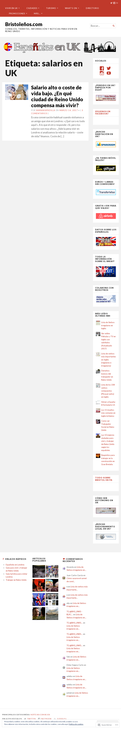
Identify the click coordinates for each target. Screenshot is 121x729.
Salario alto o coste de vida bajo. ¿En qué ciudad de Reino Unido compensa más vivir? (57, 96)
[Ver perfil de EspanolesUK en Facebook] (101, 68)
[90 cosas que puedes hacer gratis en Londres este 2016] (52, 586)
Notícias (35, 715)
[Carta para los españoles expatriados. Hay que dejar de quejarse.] (38, 572)
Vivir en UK (11, 8)
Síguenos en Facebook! (102, 112)
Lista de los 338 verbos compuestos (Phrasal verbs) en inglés (108, 391)
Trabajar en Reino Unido (16, 580)
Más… (37, 13)
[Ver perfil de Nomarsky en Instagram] (101, 73)
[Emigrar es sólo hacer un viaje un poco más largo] (52, 572)
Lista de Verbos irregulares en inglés (108, 325)
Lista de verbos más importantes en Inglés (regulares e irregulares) (108, 359)
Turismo (51, 8)
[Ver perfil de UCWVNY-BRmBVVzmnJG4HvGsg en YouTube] (108, 73)
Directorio (92, 8)
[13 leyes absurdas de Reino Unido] (38, 586)
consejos (45, 715)
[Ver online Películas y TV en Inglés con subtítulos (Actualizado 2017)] (52, 600)
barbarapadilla (45, 110)
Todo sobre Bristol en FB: (104, 478)
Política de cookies (76, 724)
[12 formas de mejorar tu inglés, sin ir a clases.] (38, 614)
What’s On (71, 8)
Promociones (17, 13)
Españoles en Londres (15, 564)
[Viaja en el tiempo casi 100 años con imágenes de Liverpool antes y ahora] (52, 614)
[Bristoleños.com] (60, 47)
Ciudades (31, 8)
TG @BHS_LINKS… (75, 623)
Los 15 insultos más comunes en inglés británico (108, 413)
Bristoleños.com (23, 24)
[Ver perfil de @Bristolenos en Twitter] (108, 68)
